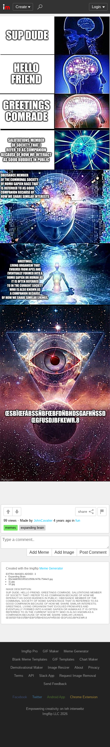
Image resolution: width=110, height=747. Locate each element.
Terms (18, 676)
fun (77, 520)
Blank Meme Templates (29, 659)
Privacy (94, 667)
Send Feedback (55, 684)
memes (10, 528)
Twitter (37, 697)
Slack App (46, 676)
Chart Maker (89, 659)
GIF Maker (51, 651)
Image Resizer (58, 667)
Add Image (64, 552)
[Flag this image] (101, 511)
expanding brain (32, 528)
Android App (56, 697)
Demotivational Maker (26, 667)
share (82, 511)
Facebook (20, 697)
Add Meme (39, 552)
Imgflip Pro (29, 651)
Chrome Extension (83, 697)
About (78, 667)
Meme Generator (51, 568)
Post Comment (93, 552)
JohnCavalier (43, 520)
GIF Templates (63, 659)
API (31, 676)
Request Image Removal (77, 676)
